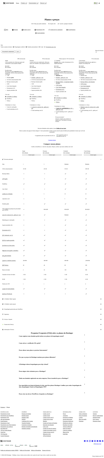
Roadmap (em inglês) (67, 424)
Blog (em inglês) (82, 419)
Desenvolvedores (32, 3)
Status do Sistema (67, 428)
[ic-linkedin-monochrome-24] (85, 441)
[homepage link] (8, 3)
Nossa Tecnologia (83, 415)
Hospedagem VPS (5, 417)
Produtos (23, 3)
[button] (52, 336)
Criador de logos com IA (48, 432)
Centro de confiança (67, 430)
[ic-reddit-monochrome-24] (97, 441)
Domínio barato (25, 415)
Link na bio (45, 426)
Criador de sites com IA (48, 417)
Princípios (81, 421)
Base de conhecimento (98, 415)
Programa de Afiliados (68, 417)
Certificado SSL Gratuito (27, 421)
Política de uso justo (61, 128)
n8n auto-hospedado (5, 419)
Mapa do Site (66, 432)
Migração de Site (47, 434)
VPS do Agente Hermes (6, 430)
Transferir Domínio (26, 423)
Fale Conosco (96, 419)
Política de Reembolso (36, 450)
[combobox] (99, 51)
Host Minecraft (4, 428)
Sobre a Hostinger (83, 413)
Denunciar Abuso (97, 421)
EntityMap (65, 434)
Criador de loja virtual (48, 419)
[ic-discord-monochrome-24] (102, 441)
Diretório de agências (67, 423)
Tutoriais (95, 413)
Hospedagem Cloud (5, 423)
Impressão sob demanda (48, 424)
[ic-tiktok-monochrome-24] (100, 441)
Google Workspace (5, 435)
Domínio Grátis (25, 417)
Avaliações (65, 415)
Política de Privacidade (25, 450)
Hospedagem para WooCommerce (8, 424)
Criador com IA (46, 413)
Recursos (42, 3)
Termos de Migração (67, 426)
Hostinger (3, 407)
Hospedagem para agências (7, 426)
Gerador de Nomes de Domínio (50, 423)
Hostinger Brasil (96, 417)
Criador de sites (46, 415)
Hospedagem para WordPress (7, 415)
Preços (17, 3)
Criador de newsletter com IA (49, 430)
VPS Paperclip (4, 434)
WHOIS (23, 419)
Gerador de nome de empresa (49, 428)
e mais (35, 446)
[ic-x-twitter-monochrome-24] (92, 441)
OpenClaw (3, 432)
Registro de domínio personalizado (29, 426)
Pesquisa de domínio (26, 413)
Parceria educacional (67, 419)
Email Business (4, 421)
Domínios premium (26, 428)
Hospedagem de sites (5, 413)
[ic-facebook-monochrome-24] (87, 441)
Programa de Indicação (68, 421)
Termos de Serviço (46, 450)
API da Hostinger (47, 435)
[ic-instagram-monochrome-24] (90, 441)
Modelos (45, 421)
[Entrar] (99, 3)
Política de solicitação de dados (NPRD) (10, 450)
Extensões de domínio (27, 424)
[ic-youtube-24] (95, 441)
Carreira (81, 417)
